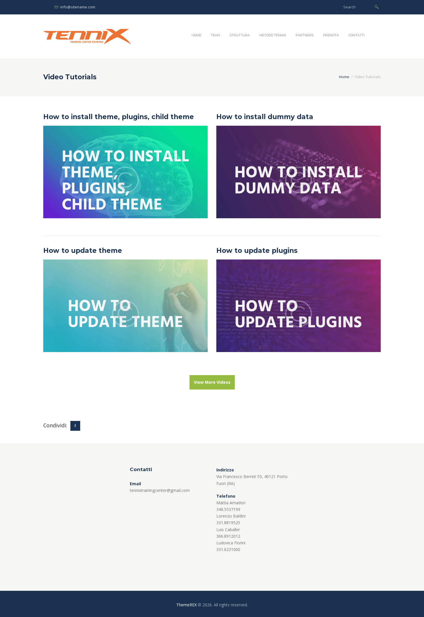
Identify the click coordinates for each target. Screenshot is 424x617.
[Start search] (377, 6)
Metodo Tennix (272, 35)
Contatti (356, 35)
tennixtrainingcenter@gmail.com (160, 490)
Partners (305, 35)
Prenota (331, 35)
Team (215, 35)
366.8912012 (228, 536)
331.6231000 (228, 549)
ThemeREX (186, 604)
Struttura (240, 35)
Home (196, 35)
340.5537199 (228, 509)
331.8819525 (228, 522)
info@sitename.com (77, 7)
